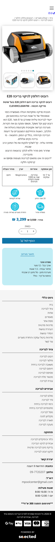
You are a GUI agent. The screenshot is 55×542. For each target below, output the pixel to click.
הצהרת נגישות (46, 329)
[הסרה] (21, 231)
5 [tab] (24, 70)
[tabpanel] (27, 270)
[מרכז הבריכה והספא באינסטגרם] (49, 13)
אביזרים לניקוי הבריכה (42, 443)
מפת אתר (48, 321)
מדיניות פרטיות (45, 325)
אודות (50, 313)
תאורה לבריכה (46, 420)
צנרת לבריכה (46, 381)
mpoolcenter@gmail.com (37, 481)
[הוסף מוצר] (33, 231)
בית (51, 304)
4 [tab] (26, 70)
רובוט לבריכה (46, 356)
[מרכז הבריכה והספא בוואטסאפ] (51, 13)
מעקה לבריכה (46, 424)
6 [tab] (22, 70)
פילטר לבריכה (46, 360)
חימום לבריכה (46, 368)
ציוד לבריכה (47, 308)
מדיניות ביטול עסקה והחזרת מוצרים (35, 337)
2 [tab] (31, 70)
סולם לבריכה (46, 396)
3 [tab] (28, 70)
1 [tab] (33, 70)
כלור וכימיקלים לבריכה (42, 439)
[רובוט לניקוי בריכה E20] (27, 47)
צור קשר (49, 341)
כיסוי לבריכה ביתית (43, 404)
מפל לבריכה (47, 412)
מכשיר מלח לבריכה (43, 377)
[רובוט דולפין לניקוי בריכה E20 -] (44, 80)
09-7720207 (37, 472)
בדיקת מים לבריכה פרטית (40, 447)
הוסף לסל (29, 241)
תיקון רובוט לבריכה (43, 451)
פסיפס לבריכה (45, 372)
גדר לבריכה (47, 400)
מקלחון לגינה (46, 416)
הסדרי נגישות (46, 333)
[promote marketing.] (27, 537)
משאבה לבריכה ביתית (42, 364)
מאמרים (49, 317)
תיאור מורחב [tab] (27, 254)
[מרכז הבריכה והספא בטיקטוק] (54, 13)
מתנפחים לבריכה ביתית (41, 408)
